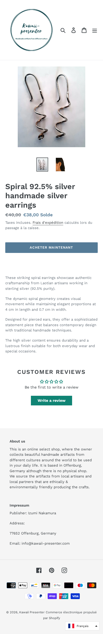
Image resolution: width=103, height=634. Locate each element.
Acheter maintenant (51, 247)
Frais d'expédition (48, 222)
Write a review (51, 400)
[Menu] (94, 30)
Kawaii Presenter (32, 612)
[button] (82, 625)
